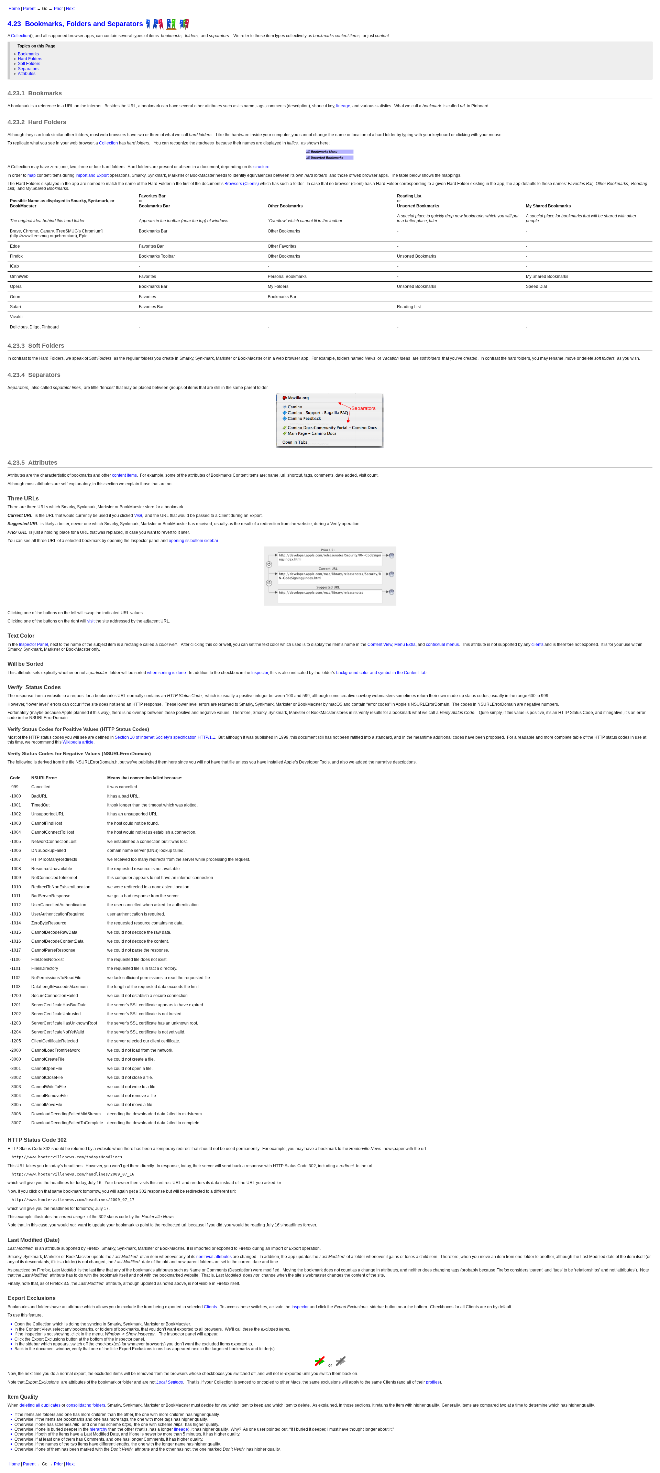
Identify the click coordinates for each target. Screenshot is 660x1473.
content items (124, 475)
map (32, 175)
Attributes (26, 73)
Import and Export (92, 175)
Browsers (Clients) (241, 183)
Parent (29, 8)
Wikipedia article (78, 742)
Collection (20, 35)
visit (91, 621)
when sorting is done (166, 672)
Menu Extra (405, 644)
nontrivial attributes (214, 1256)
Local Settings (169, 1382)
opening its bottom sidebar (193, 540)
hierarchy (98, 1429)
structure (261, 166)
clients (537, 644)
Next (70, 8)
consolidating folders (85, 1405)
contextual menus (442, 644)
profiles (433, 1382)
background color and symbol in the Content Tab (381, 672)
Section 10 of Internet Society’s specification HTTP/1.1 (165, 737)
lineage (343, 106)
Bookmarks (28, 54)
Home (14, 8)
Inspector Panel (33, 644)
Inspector (259, 672)
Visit (138, 515)
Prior (58, 8)
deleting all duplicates (40, 1405)
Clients (210, 1306)
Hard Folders (30, 58)
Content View (379, 644)
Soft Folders (29, 63)
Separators (28, 68)
